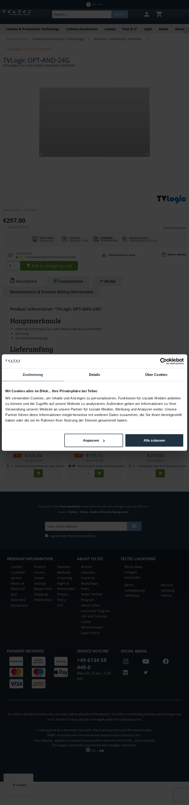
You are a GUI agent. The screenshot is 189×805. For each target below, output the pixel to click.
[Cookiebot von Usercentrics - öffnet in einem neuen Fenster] (163, 361)
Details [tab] (94, 374)
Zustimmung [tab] (33, 374)
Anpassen (91, 440)
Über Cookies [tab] (156, 374)
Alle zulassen (154, 440)
